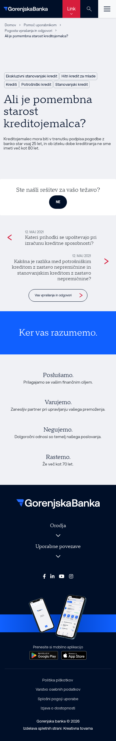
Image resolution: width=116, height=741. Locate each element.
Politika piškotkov (57, 680)
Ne (58, 202)
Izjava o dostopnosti (58, 708)
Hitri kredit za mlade (78, 76)
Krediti (11, 84)
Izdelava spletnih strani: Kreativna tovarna (58, 728)
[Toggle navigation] (107, 9)
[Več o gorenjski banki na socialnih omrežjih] (44, 576)
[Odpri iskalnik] (89, 9)
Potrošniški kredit (36, 84)
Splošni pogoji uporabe (58, 699)
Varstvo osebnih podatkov (58, 689)
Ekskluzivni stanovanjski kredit (31, 76)
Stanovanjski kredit (71, 84)
